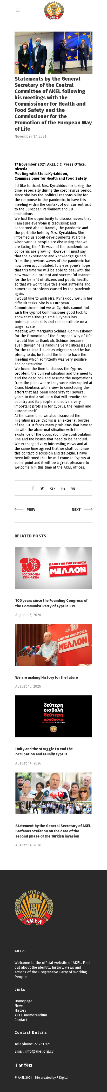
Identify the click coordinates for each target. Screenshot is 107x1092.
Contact (21, 1020)
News (19, 1006)
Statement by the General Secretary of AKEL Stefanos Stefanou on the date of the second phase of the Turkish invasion (53, 831)
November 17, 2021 (30, 136)
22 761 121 (42, 1044)
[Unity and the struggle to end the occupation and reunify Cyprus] (53, 716)
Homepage (23, 1001)
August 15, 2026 (28, 615)
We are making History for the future (46, 677)
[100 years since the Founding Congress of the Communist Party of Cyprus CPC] (53, 568)
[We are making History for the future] (53, 645)
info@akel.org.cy (39, 1051)
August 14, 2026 (28, 763)
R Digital (62, 1077)
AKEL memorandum (31, 1015)
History (20, 1010)
